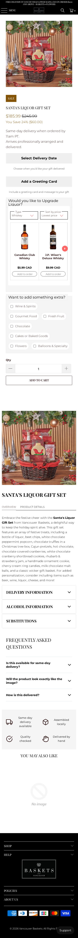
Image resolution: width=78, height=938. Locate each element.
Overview (9, 506)
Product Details (32, 506)
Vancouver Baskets (30, 928)
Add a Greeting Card (39, 181)
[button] (39, 592)
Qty (8, 360)
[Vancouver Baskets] (39, 10)
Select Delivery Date (39, 158)
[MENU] (2, 10)
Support (65, 930)
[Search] (63, 10)
